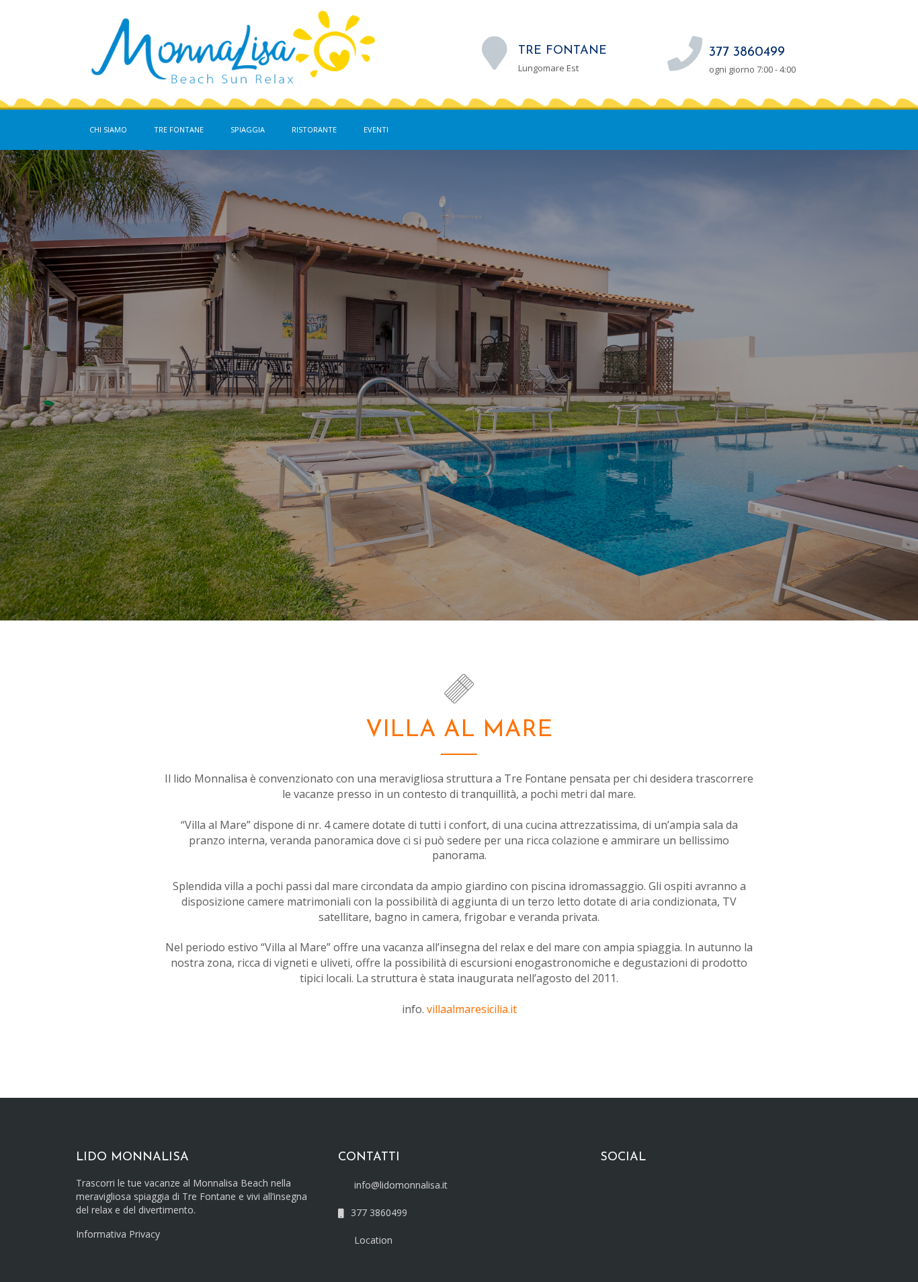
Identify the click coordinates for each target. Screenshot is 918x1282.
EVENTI (376, 129)
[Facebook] (804, 130)
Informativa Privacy (118, 1234)
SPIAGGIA (248, 129)
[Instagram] (832, 130)
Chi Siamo (108, 129)
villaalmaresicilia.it (472, 1009)
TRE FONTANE (179, 129)
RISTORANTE (314, 129)
